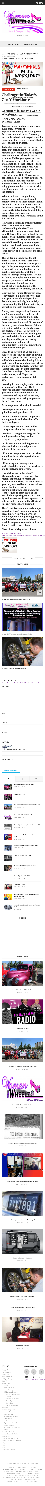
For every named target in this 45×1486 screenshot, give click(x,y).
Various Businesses (12, 1405)
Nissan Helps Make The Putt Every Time (25, 876)
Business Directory (7, 1390)
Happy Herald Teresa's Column (20, 54)
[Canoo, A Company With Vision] (8, 860)
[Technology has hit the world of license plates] (8, 850)
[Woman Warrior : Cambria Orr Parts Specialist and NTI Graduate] (8, 899)
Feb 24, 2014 (17, 898)
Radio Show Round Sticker (10, 1438)
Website (5, 732)
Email (4, 722)
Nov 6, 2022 (17, 797)
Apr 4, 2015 (17, 886)
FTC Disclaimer (6, 1372)
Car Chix (8, 1396)
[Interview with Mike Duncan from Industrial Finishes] (8, 839)
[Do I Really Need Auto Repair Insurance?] (8, 870)
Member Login (6, 1383)
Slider (3, 1447)
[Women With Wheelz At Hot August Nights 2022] (8, 809)
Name (4, 713)
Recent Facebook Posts (9, 1432)
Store (3, 1445)
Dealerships (9, 1401)
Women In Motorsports (13, 1394)
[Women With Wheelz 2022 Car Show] (8, 819)
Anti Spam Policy (7, 1379)
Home (3, 54)
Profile (6, 1385)
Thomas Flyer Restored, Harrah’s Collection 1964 (27, 825)
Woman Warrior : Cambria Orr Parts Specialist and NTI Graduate (26, 895)
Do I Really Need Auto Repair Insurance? (14, 668)
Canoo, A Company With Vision (22, 855)
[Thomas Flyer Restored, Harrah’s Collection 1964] (8, 829)
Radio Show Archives (19, 884)
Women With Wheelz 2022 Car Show (24, 815)
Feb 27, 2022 (17, 817)
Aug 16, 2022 (17, 807)
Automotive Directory (12, 1399)
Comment (5, 687)
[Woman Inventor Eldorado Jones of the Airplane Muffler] (8, 909)
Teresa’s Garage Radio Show (10, 1410)
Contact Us (5, 1370)
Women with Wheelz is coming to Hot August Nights (17, 634)
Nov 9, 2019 (17, 878)
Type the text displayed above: (14, 749)
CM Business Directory (11, 1392)
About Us (4, 1381)
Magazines (5, 1407)
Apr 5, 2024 (17, 786)
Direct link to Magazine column (19, 529)
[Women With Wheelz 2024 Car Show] (8, 789)
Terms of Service (7, 1376)
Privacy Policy (6, 1374)
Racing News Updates (8, 1449)
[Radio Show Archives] (8, 889)
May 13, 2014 (17, 909)
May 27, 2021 (17, 839)
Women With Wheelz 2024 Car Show (24, 784)
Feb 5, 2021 (17, 848)
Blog (34, 1467)
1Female (6, 103)
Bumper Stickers (30, 44)
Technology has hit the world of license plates (26, 845)
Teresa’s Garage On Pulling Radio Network (22, 1475)
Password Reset (9, 1388)
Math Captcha (7, 759)
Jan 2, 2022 (17, 827)
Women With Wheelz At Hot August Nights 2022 (16, 599)
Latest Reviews (9, 56)
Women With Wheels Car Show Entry (22, 1479)
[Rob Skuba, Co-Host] (8, 799)
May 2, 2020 (17, 868)
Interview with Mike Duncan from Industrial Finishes (26, 836)
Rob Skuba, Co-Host (19, 794)
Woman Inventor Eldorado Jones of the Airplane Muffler (27, 906)
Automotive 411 (13, 44)
